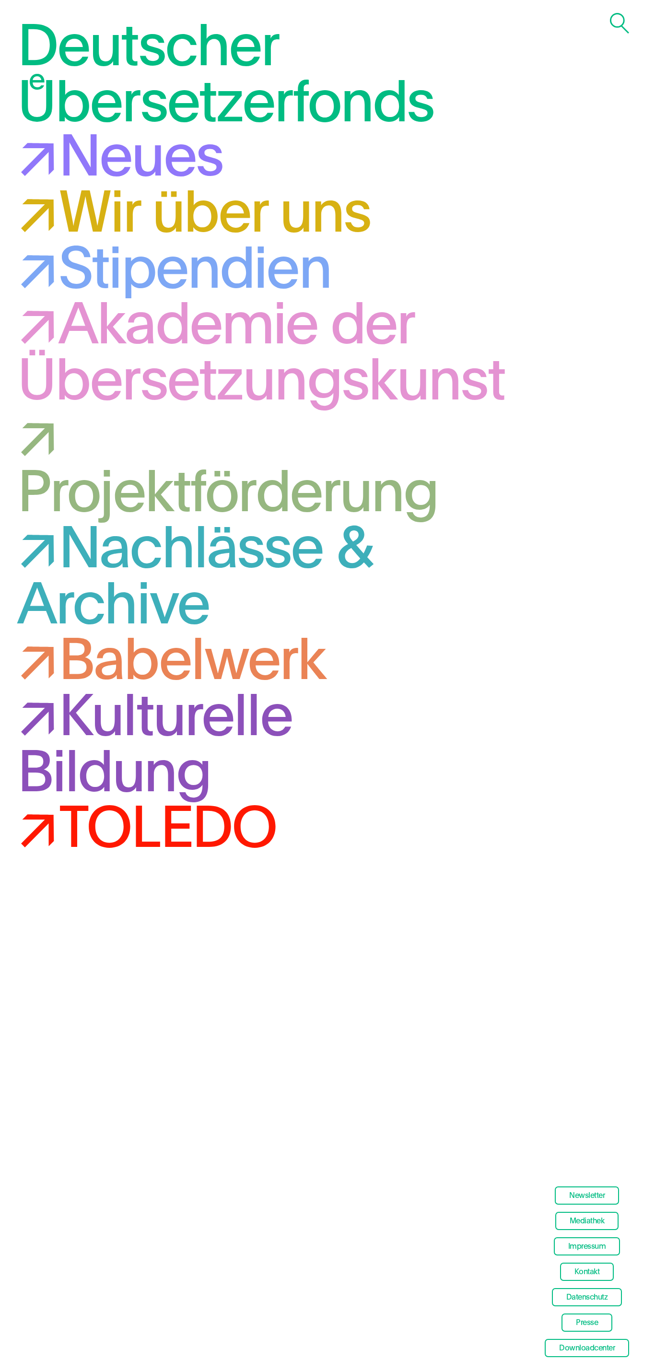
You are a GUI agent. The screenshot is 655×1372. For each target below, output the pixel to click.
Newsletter (587, 1195)
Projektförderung (227, 493)
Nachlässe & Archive (195, 578)
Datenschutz (587, 1297)
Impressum (587, 1246)
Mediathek (587, 1221)
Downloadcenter (587, 1348)
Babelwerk (192, 662)
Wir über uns (214, 215)
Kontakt (587, 1272)
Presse (587, 1322)
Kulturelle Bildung (154, 746)
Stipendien (194, 271)
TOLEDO (167, 830)
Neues (140, 158)
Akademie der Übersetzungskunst (260, 354)
